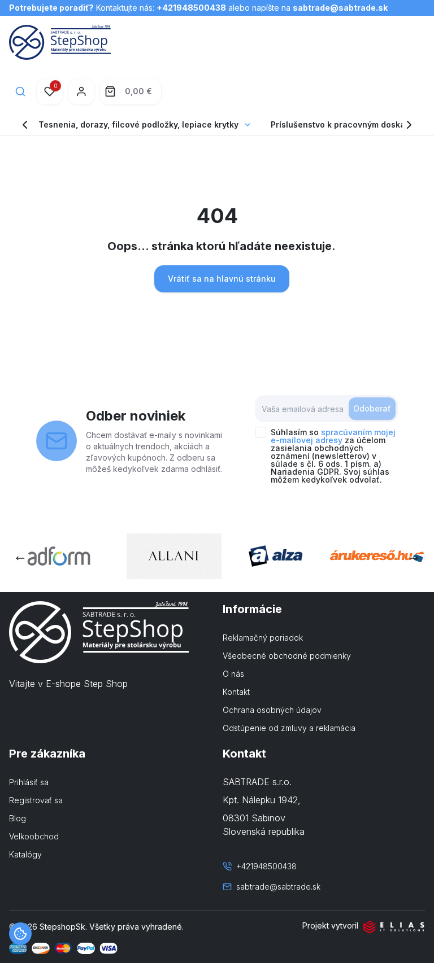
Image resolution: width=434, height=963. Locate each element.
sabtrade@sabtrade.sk (340, 7)
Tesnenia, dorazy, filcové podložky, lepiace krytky (138, 124)
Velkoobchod (34, 836)
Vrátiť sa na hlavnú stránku (222, 278)
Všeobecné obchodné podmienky (287, 655)
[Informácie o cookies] (20, 933)
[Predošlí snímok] (20, 558)
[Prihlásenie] (81, 91)
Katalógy (25, 854)
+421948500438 (191, 7)
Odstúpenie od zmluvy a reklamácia (289, 728)
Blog (17, 818)
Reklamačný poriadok (263, 637)
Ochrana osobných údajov (272, 710)
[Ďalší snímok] (413, 558)
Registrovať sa (36, 800)
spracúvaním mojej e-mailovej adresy (333, 436)
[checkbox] (260, 432)
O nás (233, 674)
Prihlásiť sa (29, 782)
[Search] (20, 91)
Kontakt (236, 692)
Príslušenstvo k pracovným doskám (341, 124)
